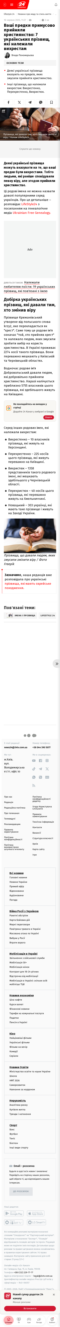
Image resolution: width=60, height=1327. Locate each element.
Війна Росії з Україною (24, 911)
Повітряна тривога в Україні (25, 929)
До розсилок (21, 1191)
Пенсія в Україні (18, 1022)
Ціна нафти (16, 999)
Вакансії (36, 833)
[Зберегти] (51, 102)
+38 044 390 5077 (41, 747)
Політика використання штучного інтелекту (14, 847)
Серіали (14, 1056)
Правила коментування (39, 815)
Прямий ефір (17, 886)
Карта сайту (38, 849)
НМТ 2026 (15, 1080)
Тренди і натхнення (20, 1114)
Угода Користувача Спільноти (42, 808)
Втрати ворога (17, 942)
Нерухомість (18, 1100)
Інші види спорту (19, 1147)
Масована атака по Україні (24, 933)
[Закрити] (53, 1294)
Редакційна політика (14, 808)
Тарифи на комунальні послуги (27, 1013)
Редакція (8, 802)
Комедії (14, 1051)
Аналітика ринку (19, 1105)
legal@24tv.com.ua (43, 1275)
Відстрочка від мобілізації (24, 976)
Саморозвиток (17, 1085)
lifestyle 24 (9, 14)
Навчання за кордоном (22, 1089)
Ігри (34, 855)
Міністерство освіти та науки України (30, 1071)
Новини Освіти (19, 1067)
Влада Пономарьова (23, 55)
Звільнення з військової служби (27, 958)
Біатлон (14, 1143)
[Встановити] (30, 1302)
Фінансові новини (20, 1009)
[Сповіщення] (56, 5)
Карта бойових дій (20, 920)
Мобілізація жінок (19, 967)
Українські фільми (20, 1042)
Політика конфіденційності (13, 838)
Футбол (14, 1134)
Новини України (18, 881)
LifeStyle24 (29, 204)
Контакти (37, 827)
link (34, 760)
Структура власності (42, 838)
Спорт (13, 1125)
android (14, 1213)
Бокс (12, 1129)
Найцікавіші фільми (21, 1037)
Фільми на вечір (18, 1047)
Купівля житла (17, 1109)
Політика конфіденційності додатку (41, 799)
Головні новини (18, 877)
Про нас (8, 797)
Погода (13, 900)
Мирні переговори (20, 924)
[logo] (22, 4)
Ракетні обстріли (19, 915)
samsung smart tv (36, 1222)
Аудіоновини (17, 895)
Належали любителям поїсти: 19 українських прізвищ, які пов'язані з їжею (29, 286)
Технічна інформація (43, 822)
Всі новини (17, 873)
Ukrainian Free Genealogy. (31, 213)
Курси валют (16, 1004)
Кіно (12, 1033)
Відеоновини (17, 891)
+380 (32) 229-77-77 (23, 1272)
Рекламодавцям (12, 824)
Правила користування (11, 831)
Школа (13, 1076)
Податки (14, 1017)
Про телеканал (11, 813)
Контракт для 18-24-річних (24, 971)
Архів (35, 844)
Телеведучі (9, 819)
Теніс (12, 1138)
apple (36, 1213)
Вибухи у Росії (17, 938)
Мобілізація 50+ (18, 962)
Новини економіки (22, 995)
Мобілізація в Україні (24, 953)
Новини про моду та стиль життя (35, 14)
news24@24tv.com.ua (15, 747)
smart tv (14, 1222)
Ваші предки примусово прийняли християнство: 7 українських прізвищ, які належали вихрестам (55, 14)
